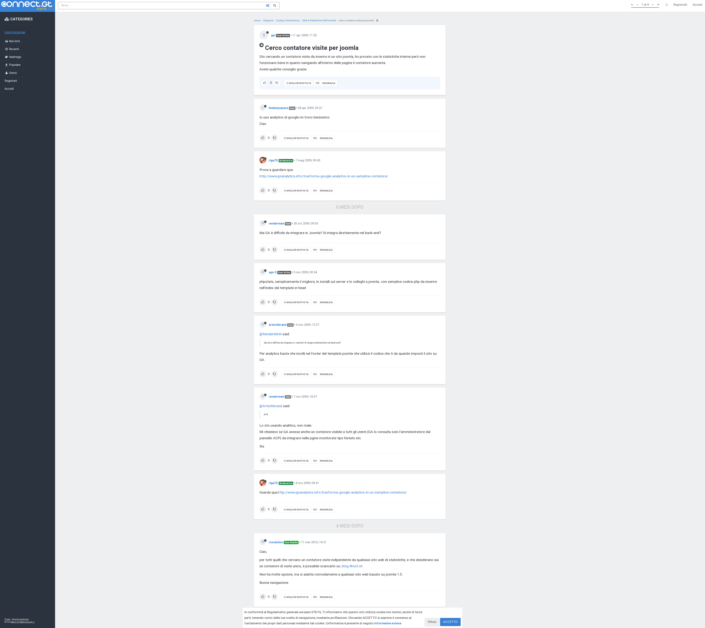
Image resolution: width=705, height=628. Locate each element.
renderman (276, 223)
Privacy (8, 619)
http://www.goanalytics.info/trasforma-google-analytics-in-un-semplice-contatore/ (323, 176)
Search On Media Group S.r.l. (23, 622)
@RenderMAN (270, 334)
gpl (273, 35)
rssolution (276, 542)
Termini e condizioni (20, 619)
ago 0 (273, 272)
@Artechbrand (270, 406)
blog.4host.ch (352, 566)
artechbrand (277, 324)
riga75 (273, 160)
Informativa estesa (387, 623)
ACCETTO (450, 621)
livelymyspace (278, 108)
